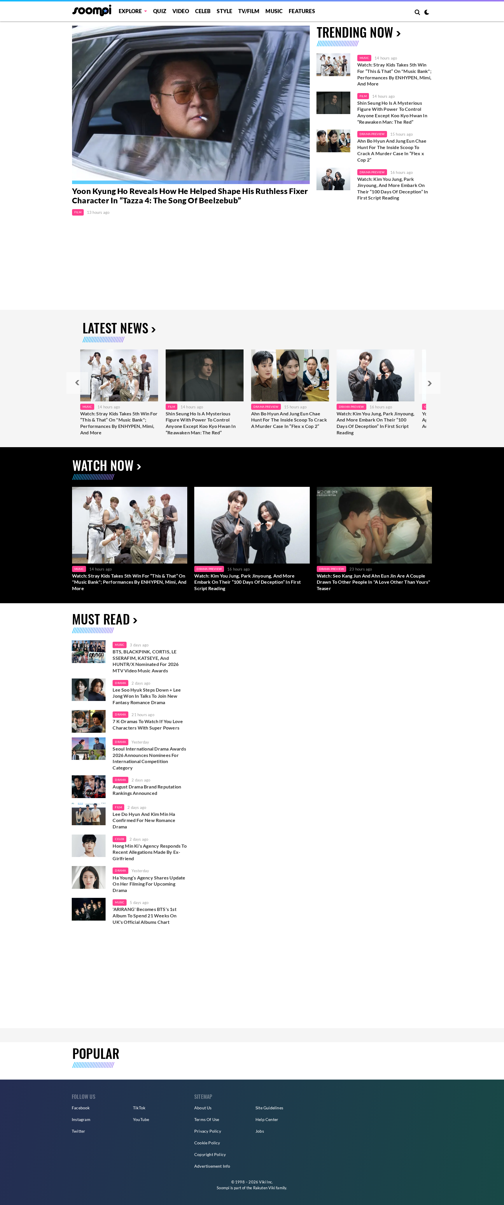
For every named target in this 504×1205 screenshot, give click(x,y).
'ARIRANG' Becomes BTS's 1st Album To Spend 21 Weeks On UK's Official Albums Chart (144, 915)
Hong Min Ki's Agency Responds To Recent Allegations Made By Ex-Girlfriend (149, 852)
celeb (119, 839)
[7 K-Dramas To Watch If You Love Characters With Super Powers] (89, 721)
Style (224, 11)
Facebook (81, 1107)
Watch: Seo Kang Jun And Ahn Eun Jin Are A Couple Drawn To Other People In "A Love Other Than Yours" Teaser (373, 582)
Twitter (78, 1131)
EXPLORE (130, 11)
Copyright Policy (210, 1154)
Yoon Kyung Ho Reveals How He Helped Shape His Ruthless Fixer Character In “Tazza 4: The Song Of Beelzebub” (190, 195)
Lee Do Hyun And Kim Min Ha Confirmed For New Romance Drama (144, 820)
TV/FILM (248, 11)
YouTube (141, 1119)
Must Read (101, 618)
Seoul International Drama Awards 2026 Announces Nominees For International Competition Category (149, 758)
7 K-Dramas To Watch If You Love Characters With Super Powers (148, 724)
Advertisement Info (212, 1166)
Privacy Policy (207, 1131)
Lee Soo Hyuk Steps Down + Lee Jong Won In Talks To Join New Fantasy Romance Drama (147, 696)
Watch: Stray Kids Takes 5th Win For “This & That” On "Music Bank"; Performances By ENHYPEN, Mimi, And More (394, 74)
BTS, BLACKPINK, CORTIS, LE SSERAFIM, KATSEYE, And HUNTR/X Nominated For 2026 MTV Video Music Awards (145, 661)
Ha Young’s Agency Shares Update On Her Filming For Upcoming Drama (149, 884)
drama (120, 683)
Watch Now (103, 465)
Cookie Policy (207, 1142)
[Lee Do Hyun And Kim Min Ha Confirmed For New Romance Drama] (89, 814)
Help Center (267, 1119)
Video (180, 11)
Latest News (115, 327)
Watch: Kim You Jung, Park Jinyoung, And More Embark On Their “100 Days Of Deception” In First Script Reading (392, 188)
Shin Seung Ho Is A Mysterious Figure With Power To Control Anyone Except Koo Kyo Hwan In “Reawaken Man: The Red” (392, 112)
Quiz (159, 11)
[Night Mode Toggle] (426, 12)
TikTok (139, 1107)
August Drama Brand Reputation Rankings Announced (147, 790)
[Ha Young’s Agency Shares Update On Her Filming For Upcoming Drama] (89, 877)
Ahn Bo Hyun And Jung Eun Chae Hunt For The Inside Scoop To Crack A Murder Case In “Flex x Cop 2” (391, 150)
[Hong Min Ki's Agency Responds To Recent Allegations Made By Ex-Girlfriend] (89, 846)
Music (274, 11)
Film (77, 212)
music (119, 644)
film (118, 807)
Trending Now (355, 31)
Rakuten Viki (264, 1187)
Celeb (203, 11)
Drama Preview (372, 134)
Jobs (260, 1131)
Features (302, 11)
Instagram (81, 1119)
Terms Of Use (206, 1119)
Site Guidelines (269, 1107)
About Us (203, 1107)
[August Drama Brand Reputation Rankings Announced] (89, 786)
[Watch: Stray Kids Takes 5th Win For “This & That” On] (119, 375)
